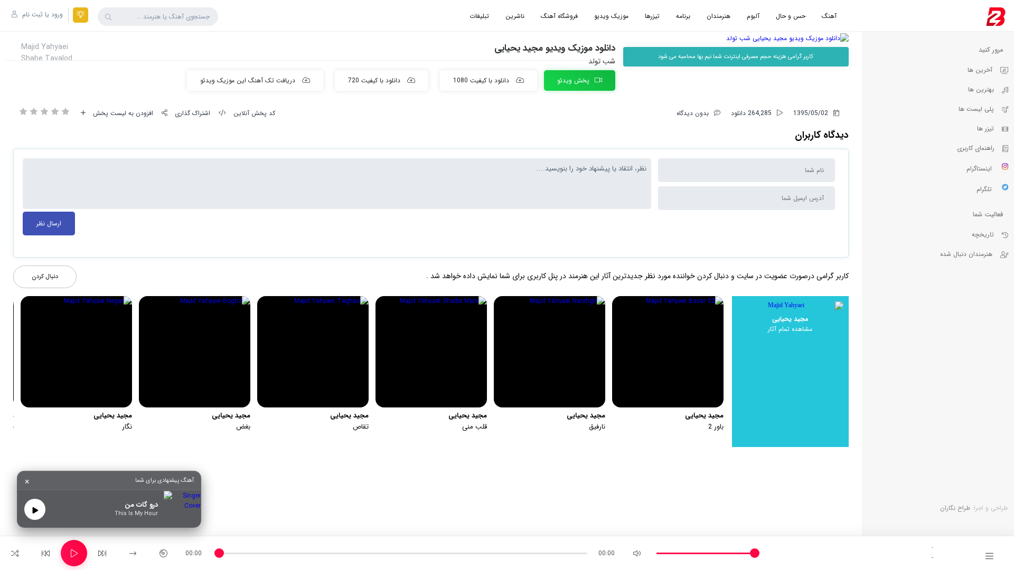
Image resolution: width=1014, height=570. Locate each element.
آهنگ (829, 16)
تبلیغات (479, 16)
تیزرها (652, 16)
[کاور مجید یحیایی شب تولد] (736, 38)
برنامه (683, 16)
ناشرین (514, 16)
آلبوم (753, 16)
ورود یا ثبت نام (41, 15)
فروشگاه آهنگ (559, 16)
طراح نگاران (955, 508)
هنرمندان (718, 16)
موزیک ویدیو (611, 16)
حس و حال (790, 16)
